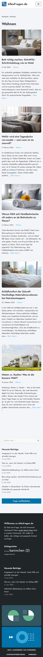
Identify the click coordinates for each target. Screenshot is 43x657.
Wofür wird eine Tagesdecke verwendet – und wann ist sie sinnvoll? (18, 140)
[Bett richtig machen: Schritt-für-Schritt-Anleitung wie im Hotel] (21, 43)
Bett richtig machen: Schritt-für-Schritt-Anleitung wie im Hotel (18, 61)
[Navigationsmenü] (38, 4)
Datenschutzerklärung (16, 654)
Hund (6, 551)
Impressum (32, 654)
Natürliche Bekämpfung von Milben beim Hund (20, 470)
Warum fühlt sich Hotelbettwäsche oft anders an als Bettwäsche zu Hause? (20, 217)
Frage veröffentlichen (21, 501)
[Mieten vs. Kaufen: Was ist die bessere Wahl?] (21, 358)
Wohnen (16, 67)
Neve (9, 650)
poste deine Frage (26, 530)
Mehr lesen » (16, 175)
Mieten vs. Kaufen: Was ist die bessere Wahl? (18, 376)
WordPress (31, 650)
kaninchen (20, 550)
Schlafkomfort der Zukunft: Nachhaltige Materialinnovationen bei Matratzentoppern (20, 295)
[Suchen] (38, 440)
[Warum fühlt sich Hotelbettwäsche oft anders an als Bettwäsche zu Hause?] (21, 197)
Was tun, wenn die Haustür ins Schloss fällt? (19, 463)
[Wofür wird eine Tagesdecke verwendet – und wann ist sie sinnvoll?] (21, 120)
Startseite (5, 16)
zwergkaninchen (9, 554)
